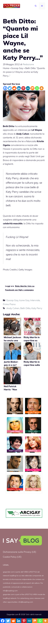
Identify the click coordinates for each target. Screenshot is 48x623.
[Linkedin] (19, 88)
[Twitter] (10, 88)
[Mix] (32, 88)
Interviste (35, 300)
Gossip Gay (17, 68)
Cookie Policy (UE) (12, 556)
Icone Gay (24, 300)
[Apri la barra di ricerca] (36, 5)
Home (6, 68)
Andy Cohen (12, 308)
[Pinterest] (23, 88)
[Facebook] (5, 88)
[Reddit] (14, 88)
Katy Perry (36, 308)
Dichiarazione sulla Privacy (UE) (19, 551)
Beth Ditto (8, 126)
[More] (41, 88)
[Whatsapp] (37, 88)
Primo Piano (9, 304)
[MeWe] (28, 88)
